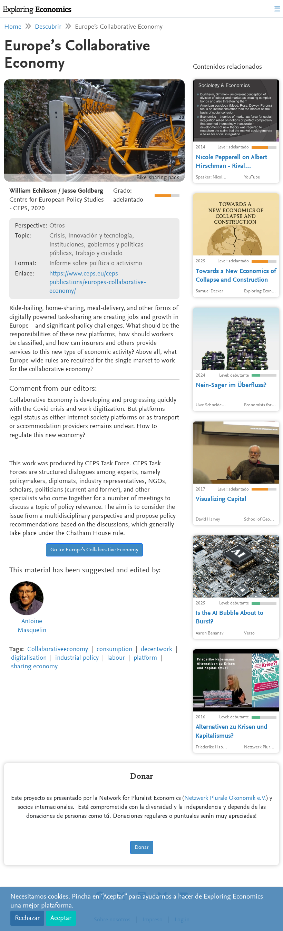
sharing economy (34, 666)
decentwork (156, 649)
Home (12, 27)
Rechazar (27, 918)
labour (116, 658)
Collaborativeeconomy (57, 649)
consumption (114, 649)
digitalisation (29, 658)
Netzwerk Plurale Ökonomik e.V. (225, 798)
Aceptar (60, 918)
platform (145, 658)
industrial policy (77, 658)
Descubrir (48, 27)
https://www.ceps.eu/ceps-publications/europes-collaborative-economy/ (97, 283)
